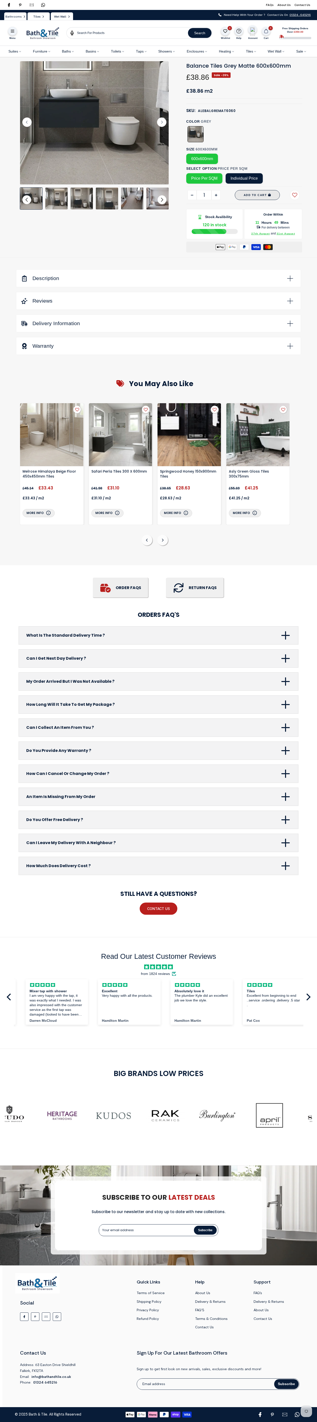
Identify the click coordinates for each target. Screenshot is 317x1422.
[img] (158, 967)
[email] (31, 4)
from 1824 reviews (155, 974)
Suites (13, 51)
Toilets (116, 51)
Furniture (40, 51)
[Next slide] (161, 122)
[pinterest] (20, 4)
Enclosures (195, 51)
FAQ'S (199, 1310)
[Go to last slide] (27, 122)
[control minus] (192, 195)
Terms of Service (151, 1293)
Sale (299, 51)
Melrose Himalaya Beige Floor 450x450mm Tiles (49, 474)
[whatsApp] (43, 4)
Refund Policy (148, 1318)
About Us (284, 5)
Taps (140, 51)
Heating (225, 51)
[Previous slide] (147, 540)
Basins (91, 51)
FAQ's (258, 1293)
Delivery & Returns (210, 1301)
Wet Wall (274, 51)
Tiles (249, 51)
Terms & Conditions (211, 1318)
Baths (66, 51)
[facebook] (8, 4)
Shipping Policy (149, 1301)
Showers (165, 51)
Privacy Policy (148, 1310)
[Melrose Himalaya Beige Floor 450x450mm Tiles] (51, 435)
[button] (31, 198)
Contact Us (302, 5)
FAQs (270, 5)
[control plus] (216, 195)
